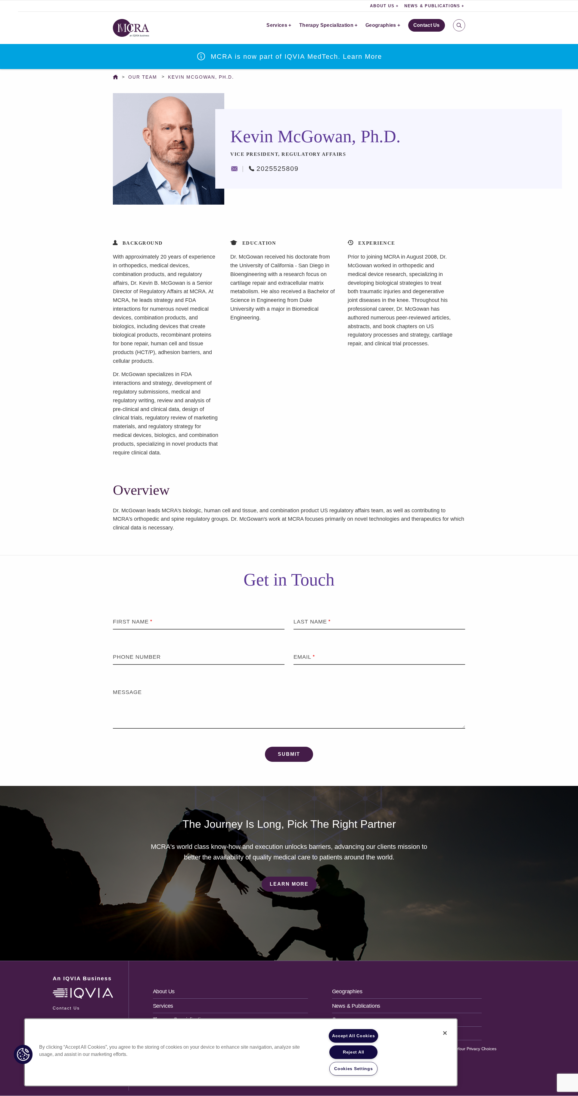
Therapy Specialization (326, 25)
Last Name (310, 622)
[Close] (445, 1033)
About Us (164, 991)
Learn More (289, 884)
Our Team (142, 77)
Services (276, 25)
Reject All (353, 1052)
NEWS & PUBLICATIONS (432, 6)
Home (117, 77)
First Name (131, 622)
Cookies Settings (353, 1068)
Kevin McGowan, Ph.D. (201, 77)
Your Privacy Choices (476, 1048)
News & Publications (356, 1006)
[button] (23, 1054)
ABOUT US (382, 6)
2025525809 (277, 168)
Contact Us (426, 25)
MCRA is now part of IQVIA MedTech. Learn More (296, 56)
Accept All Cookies (353, 1035)
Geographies (380, 25)
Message (127, 692)
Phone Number (137, 657)
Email (302, 657)
